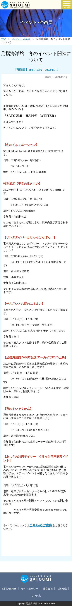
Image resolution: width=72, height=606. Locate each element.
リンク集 (36, 595)
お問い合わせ (9, 588)
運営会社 (48, 588)
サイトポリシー (29, 588)
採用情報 (62, 588)
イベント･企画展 (21, 39)
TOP (3, 39)
